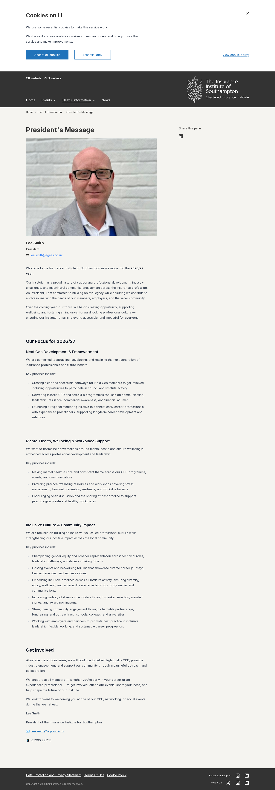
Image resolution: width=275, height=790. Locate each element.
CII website (34, 78)
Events (46, 100)
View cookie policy (236, 55)
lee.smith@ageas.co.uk (46, 255)
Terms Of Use (94, 775)
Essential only (92, 55)
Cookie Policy (116, 775)
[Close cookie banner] (247, 13)
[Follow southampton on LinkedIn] (247, 775)
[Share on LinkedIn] (181, 136)
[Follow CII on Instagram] (238, 783)
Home (30, 100)
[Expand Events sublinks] (54, 100)
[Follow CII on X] (228, 783)
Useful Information (76, 100)
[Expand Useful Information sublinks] (93, 100)
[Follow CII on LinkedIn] (247, 783)
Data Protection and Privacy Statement (53, 775)
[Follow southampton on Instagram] (238, 775)
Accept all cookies (47, 55)
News (105, 100)
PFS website (52, 78)
